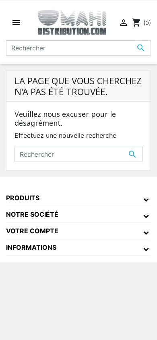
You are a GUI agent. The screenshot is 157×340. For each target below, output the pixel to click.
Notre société (32, 214)
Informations (31, 247)
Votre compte (32, 231)
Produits (22, 198)
